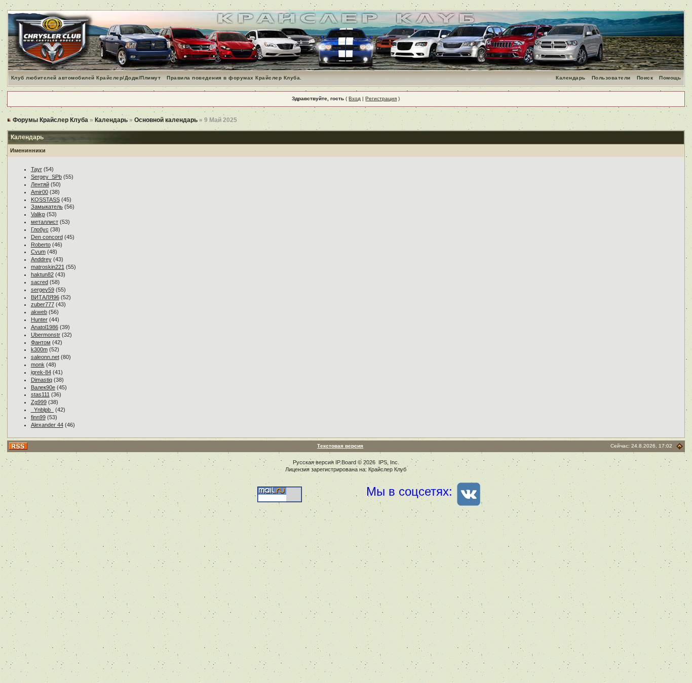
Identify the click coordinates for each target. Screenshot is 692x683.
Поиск (645, 78)
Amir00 (39, 192)
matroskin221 (47, 267)
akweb (39, 312)
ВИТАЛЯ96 (45, 297)
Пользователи (611, 78)
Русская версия (313, 462)
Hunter (39, 319)
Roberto (41, 245)
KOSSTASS (45, 199)
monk (38, 364)
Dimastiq (41, 380)
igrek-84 (41, 372)
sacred (39, 282)
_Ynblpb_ (42, 410)
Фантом (41, 342)
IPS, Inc (388, 462)
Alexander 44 (47, 425)
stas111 (40, 394)
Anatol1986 (44, 327)
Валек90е (43, 387)
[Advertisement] (346, 602)
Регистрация (381, 98)
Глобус (40, 229)
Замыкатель (47, 207)
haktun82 (42, 274)
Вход (355, 98)
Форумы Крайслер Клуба (50, 120)
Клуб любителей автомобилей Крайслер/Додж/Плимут (86, 78)
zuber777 (42, 304)
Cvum (38, 252)
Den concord (47, 237)
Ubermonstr (45, 335)
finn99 (38, 417)
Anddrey (41, 259)
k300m (39, 349)
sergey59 (42, 290)
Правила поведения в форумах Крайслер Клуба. (234, 78)
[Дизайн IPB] (679, 446)
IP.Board (345, 462)
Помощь (670, 78)
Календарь (571, 78)
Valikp (38, 214)
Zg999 (39, 402)
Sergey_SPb (46, 177)
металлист (44, 222)
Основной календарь (166, 120)
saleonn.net (45, 357)
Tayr (36, 169)
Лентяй (40, 184)
